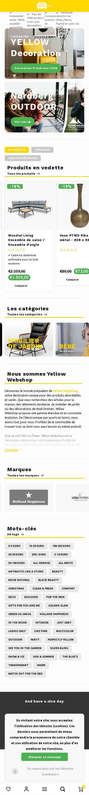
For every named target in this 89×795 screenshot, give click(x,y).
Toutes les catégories (24, 314)
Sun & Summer (43, 656)
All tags (13, 534)
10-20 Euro (36, 546)
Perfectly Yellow (61, 639)
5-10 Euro (61, 554)
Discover (31, 597)
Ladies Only (17, 631)
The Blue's (70, 656)
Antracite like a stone (25, 571)
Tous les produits (21, 173)
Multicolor (64, 631)
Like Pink (40, 631)
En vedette (16, 149)
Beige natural (19, 580)
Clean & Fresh (43, 588)
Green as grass (19, 614)
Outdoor (15, 639)
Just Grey (64, 622)
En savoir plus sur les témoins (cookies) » (50, 771)
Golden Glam (58, 605)
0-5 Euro (14, 546)
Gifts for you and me (24, 605)
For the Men (55, 597)
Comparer (21, 285)
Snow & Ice (16, 656)
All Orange (41, 563)
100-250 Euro (61, 546)
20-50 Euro (15, 554)
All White (66, 563)
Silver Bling (59, 648)
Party (35, 639)
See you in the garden (25, 648)
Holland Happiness (54, 614)
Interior (41, 622)
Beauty (57, 571)
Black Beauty (48, 580)
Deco (12, 597)
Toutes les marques (23, 475)
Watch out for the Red (25, 673)
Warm (41, 665)
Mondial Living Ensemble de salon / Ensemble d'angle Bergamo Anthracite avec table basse (26, 240)
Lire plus (11, 450)
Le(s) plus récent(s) (22, 158)
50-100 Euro (16, 563)
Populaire (42, 149)
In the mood (17, 622)
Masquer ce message (44, 757)
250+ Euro (39, 554)
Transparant (18, 665)
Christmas (16, 588)
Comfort (68, 588)
